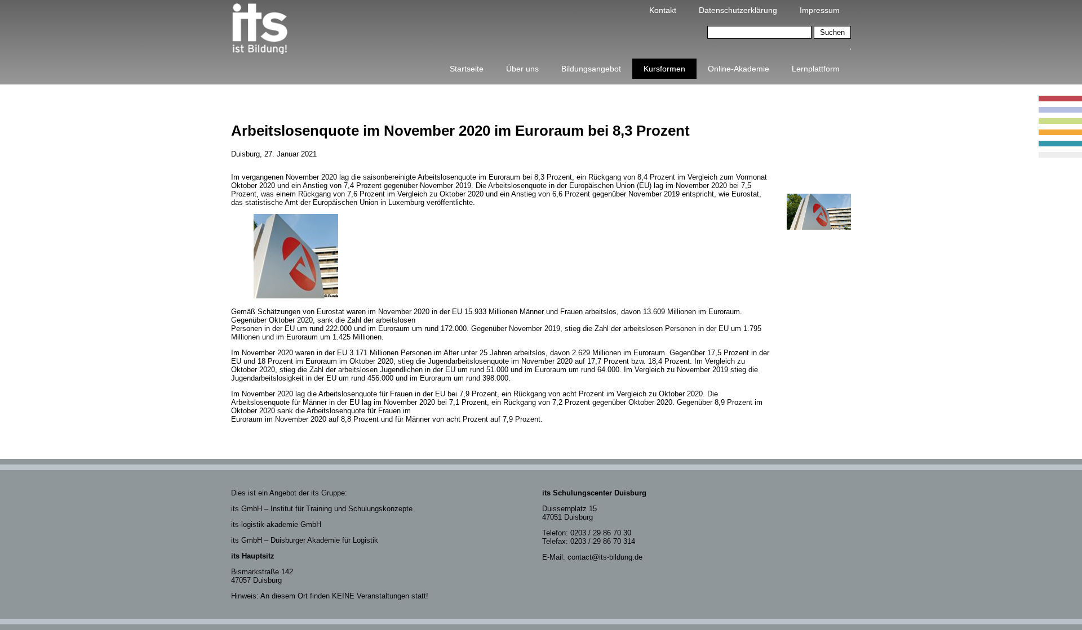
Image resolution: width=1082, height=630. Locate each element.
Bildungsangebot (591, 68)
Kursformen (664, 68)
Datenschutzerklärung (738, 10)
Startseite (467, 68)
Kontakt (662, 10)
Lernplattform (816, 68)
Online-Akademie (738, 68)
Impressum (820, 10)
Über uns (522, 68)
